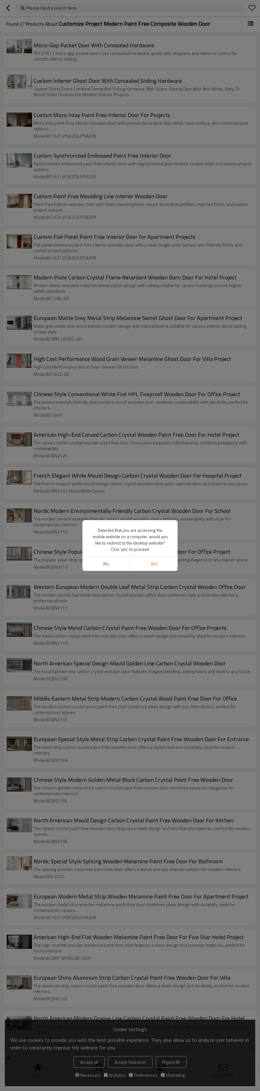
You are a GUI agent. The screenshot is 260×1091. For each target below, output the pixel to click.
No (106, 563)
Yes (154, 563)
